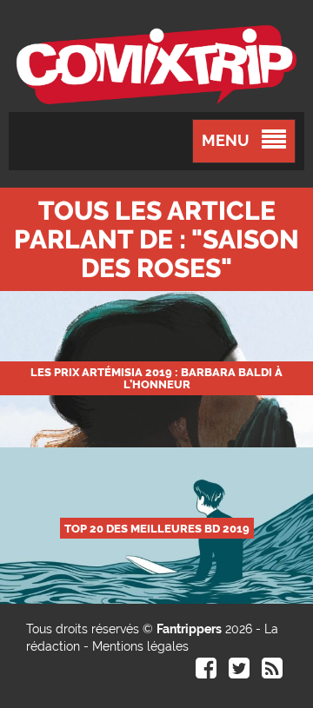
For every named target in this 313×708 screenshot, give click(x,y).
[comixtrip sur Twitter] (239, 672)
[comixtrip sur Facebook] (206, 672)
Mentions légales (140, 646)
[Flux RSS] (272, 672)
